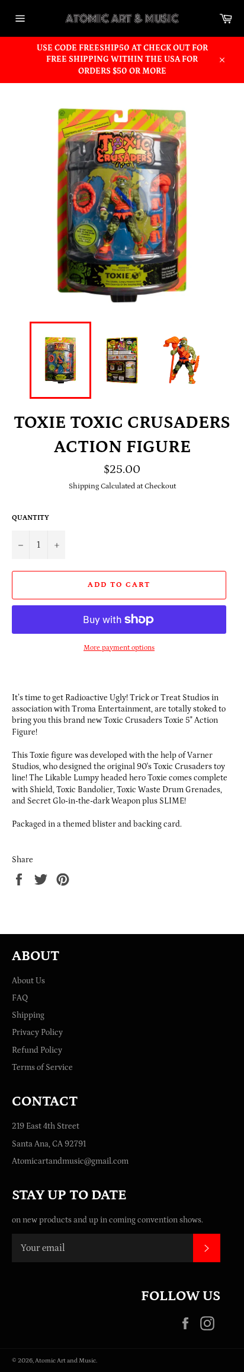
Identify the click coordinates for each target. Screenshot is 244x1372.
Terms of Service (42, 1067)
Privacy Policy (37, 1032)
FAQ (20, 998)
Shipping (28, 1015)
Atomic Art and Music (65, 1360)
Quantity (30, 518)
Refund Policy (37, 1050)
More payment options (119, 648)
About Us (28, 981)
